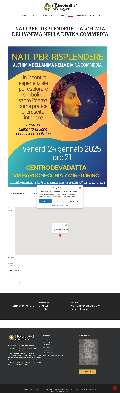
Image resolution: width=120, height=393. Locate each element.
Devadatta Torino (13, 265)
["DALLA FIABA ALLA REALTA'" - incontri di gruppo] (90, 306)
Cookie (58, 391)
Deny (60, 201)
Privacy (61, 205)
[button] (80, 188)
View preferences (74, 201)
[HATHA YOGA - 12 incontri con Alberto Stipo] (30, 306)
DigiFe (67, 391)
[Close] (66, 225)
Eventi (54, 230)
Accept (45, 201)
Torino (12, 276)
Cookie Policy (55, 205)
